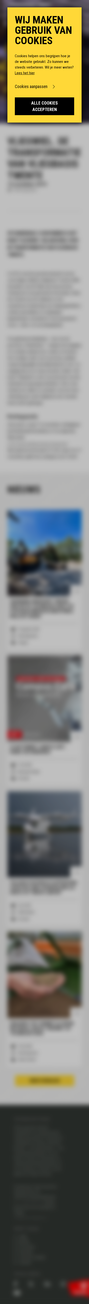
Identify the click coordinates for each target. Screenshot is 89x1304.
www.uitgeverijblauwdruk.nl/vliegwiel (37, 444)
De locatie (27, 1247)
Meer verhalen (44, 1080)
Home (23, 1237)
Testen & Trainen (32, 1258)
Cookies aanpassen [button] (31, 86)
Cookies (25, 1263)
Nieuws (24, 1242)
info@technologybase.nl (30, 1218)
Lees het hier (24, 73)
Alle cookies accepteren (44, 106)
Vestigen (25, 1252)
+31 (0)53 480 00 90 (30, 1202)
